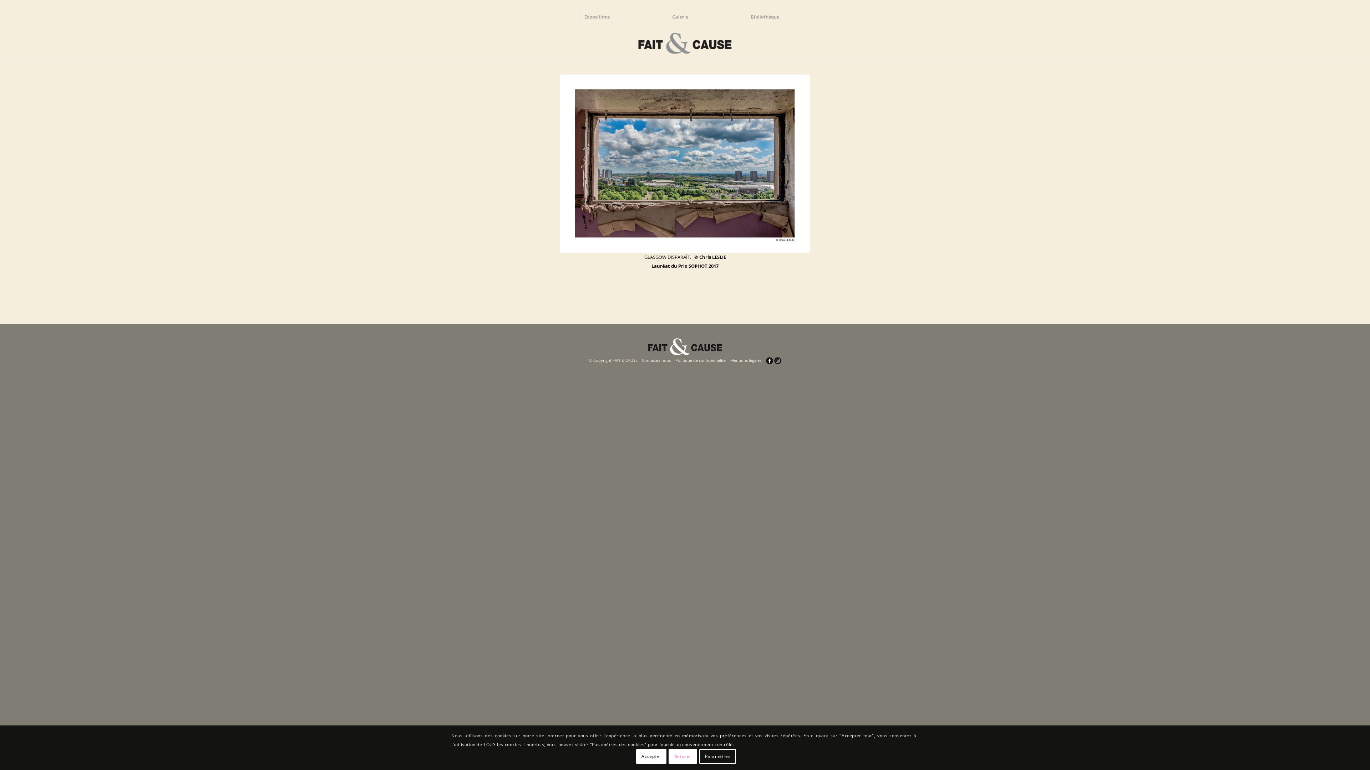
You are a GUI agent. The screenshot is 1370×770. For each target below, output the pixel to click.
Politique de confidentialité (700, 360)
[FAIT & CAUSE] (684, 40)
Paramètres (718, 756)
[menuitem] (600, 12)
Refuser (683, 756)
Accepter (651, 756)
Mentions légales (745, 360)
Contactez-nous (656, 360)
